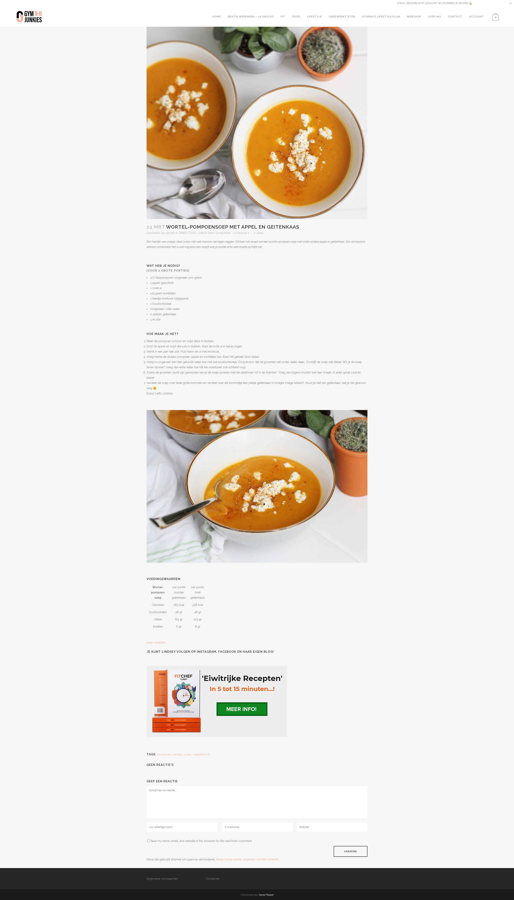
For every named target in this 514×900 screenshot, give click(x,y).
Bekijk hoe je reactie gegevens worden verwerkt (247, 859)
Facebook (227, 652)
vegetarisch (201, 754)
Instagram (206, 652)
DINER (183, 232)
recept (178, 754)
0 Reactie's (241, 232)
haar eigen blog (258, 652)
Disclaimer (212, 878)
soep (188, 754)
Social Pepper (266, 894)
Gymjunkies (223, 232)
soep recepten (156, 642)
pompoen (164, 754)
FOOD (192, 232)
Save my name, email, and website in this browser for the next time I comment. (201, 841)
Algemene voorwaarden (162, 878)
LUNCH (202, 232)
